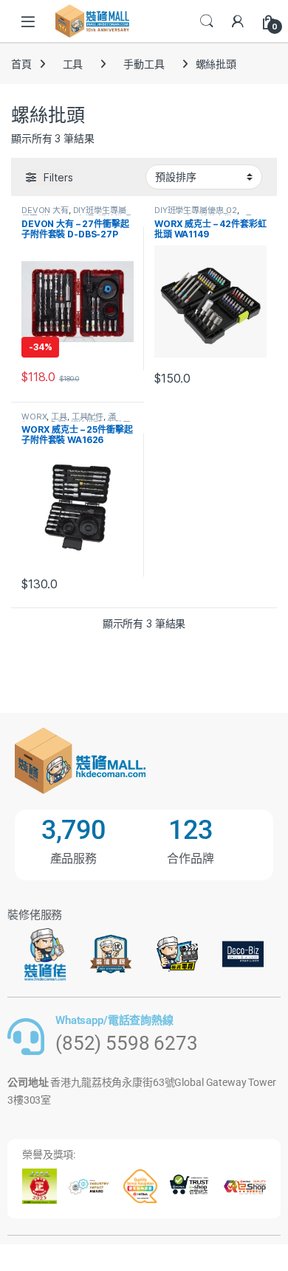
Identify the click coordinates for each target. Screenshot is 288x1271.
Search (207, 21)
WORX (34, 416)
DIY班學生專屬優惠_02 (195, 210)
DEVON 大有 (45, 210)
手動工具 (143, 64)
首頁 (21, 64)
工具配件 (87, 416)
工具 (73, 64)
